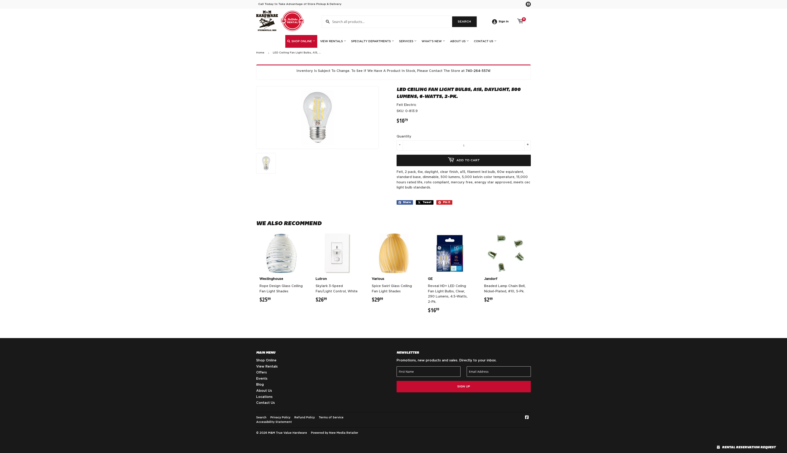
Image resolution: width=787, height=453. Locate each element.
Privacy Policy (280, 417)
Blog (260, 384)
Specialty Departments (371, 41)
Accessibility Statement (274, 422)
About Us (458, 41)
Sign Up (463, 386)
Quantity (404, 136)
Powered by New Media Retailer (334, 432)
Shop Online (302, 41)
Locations (264, 397)
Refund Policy (304, 417)
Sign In (504, 21)
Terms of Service (331, 417)
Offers (261, 372)
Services (406, 41)
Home (260, 52)
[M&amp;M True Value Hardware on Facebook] (527, 417)
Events (261, 378)
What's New (432, 41)
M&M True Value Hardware (287, 432)
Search (467, 21)
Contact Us (484, 41)
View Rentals (332, 41)
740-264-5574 (478, 71)
